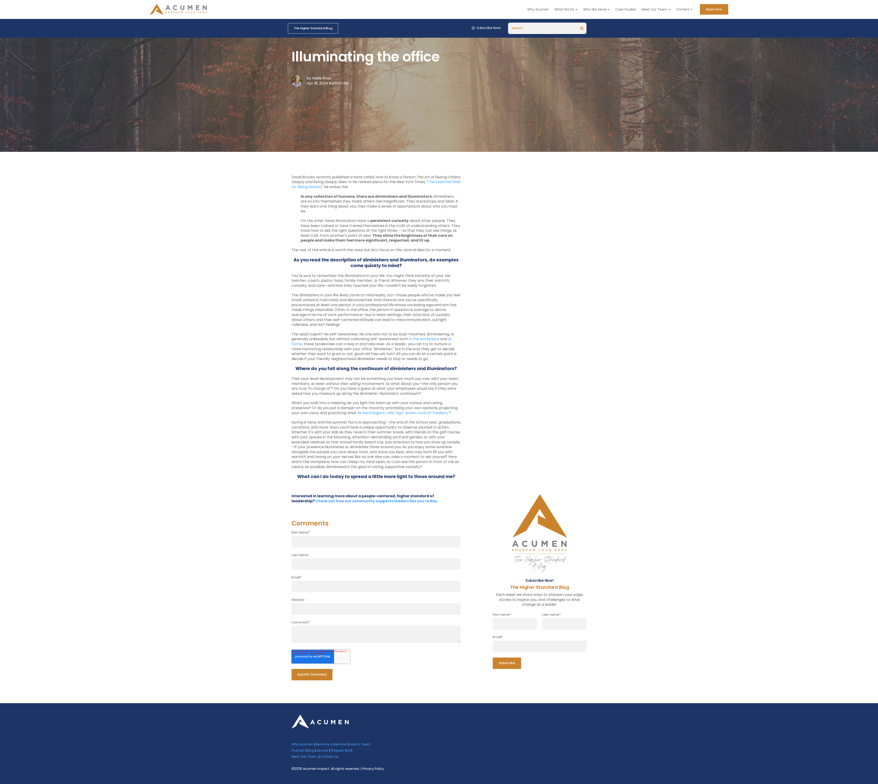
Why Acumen (538, 9)
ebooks (322, 750)
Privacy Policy (373, 768)
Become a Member (331, 744)
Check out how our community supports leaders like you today (376, 501)
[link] (320, 721)
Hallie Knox (321, 78)
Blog (310, 750)
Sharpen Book (342, 750)
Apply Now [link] (714, 9)
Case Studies (625, 9)
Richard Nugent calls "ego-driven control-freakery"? (404, 413)
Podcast (298, 750)
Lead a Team (360, 744)
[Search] (581, 28)
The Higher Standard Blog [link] (313, 28)
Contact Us (329, 756)
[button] (566, 9)
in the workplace (424, 339)
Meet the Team (304, 756)
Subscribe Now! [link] (489, 28)
